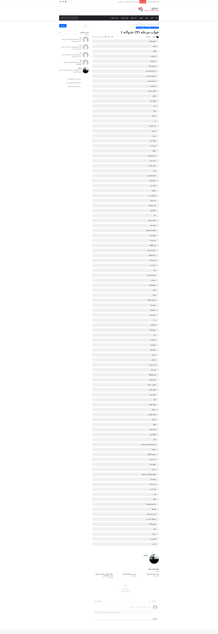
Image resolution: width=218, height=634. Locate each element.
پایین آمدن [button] (153, 145)
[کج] (98, 612)
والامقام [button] (154, 509)
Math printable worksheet (74, 86)
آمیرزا (151, 18)
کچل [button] (155, 529)
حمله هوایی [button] (153, 210)
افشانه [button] (154, 96)
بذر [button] (155, 121)
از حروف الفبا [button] (152, 66)
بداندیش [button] (154, 116)
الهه (80, 60)
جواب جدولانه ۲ (114, 18)
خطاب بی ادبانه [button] (152, 220)
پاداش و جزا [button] (153, 140)
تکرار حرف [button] (153, 185)
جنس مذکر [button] (153, 200)
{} (117, 612)
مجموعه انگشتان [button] (151, 454)
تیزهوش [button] (154, 190)
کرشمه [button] (154, 534)
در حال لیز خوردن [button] (151, 250)
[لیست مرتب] (105, 612)
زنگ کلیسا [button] (153, 325)
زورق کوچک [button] (153, 330)
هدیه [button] (155, 494)
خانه (156, 18)
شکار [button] (154, 399)
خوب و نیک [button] (153, 240)
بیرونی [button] (154, 135)
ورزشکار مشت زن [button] (151, 519)
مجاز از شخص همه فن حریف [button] (148, 444)
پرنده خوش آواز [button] (152, 155)
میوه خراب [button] (153, 479)
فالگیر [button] (154, 424)
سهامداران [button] (153, 345)
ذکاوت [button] (154, 290)
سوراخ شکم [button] (153, 349)
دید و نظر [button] (153, 280)
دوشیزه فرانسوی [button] (151, 275)
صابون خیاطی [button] (152, 404)
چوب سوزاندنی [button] (152, 205)
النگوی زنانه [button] (153, 101)
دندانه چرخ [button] (153, 265)
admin (154, 36)
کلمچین (141, 18)
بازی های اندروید (151, 24)
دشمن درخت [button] (152, 260)
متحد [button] (154, 439)
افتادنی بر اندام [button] (152, 91)
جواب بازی (139, 27)
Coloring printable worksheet (74, 79)
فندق (146, 18)
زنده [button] (155, 320)
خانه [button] (155, 215)
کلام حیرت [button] (153, 539)
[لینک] (115, 612)
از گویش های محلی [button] (151, 76)
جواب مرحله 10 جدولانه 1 (152, 574)
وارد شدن (96, 601)
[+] (119, 612)
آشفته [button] (154, 46)
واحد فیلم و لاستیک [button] (151, 504)
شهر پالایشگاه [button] (152, 374)
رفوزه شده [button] (153, 305)
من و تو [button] (154, 469)
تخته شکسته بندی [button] (151, 175)
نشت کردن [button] (153, 489)
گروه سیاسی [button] (152, 429)
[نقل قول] (110, 612)
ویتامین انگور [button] (152, 524)
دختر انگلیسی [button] (152, 245)
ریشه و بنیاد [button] (153, 315)
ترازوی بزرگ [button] (152, 180)
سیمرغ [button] (154, 355)
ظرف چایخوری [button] (152, 414)
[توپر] (96, 612)
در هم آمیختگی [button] (152, 255)
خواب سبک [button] (153, 225)
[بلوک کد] (112, 612)
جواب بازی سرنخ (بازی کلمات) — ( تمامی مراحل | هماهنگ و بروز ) (123, 1)
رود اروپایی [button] (153, 310)
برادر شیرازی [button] (152, 126)
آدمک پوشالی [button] (152, 41)
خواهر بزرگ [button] (153, 235)
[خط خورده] (103, 612)
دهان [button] (155, 270)
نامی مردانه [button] (153, 484)
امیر (80, 37)
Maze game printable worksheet (74, 82)
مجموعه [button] (154, 449)
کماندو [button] (154, 544)
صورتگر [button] (154, 409)
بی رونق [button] (154, 130)
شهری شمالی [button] (152, 389)
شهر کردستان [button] (152, 379)
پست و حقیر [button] (153, 160)
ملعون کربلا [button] (153, 464)
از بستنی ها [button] (153, 61)
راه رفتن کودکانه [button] (151, 300)
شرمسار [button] (153, 359)
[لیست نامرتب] (107, 612)
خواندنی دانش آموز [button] (151, 230)
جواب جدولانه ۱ (124, 18)
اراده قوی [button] (153, 56)
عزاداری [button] (154, 419)
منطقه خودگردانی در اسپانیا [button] (149, 474)
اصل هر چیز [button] (153, 86)
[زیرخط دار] (100, 612)
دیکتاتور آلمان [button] (152, 285)
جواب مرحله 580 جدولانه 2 (129, 574)
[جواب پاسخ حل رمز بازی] (148, 9)
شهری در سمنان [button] (152, 384)
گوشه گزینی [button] (153, 434)
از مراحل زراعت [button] (151, 81)
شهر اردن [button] (153, 369)
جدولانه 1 (146, 27)
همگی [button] (154, 499)
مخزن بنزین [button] (153, 459)
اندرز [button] (154, 106)
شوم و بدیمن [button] (152, 394)
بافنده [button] (154, 111)
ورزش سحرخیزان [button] (151, 514)
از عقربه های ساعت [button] (151, 71)
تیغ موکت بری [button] (152, 195)
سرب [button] (154, 335)
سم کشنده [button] (153, 340)
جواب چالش (134, 18)
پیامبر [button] (154, 170)
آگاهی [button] (154, 51)
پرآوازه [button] (154, 150)
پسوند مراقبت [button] (152, 165)
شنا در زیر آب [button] (152, 364)
